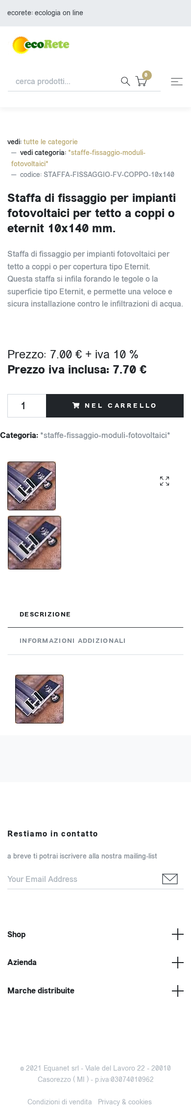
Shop (16, 934)
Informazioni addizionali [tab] (73, 641)
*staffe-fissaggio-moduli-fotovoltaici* (105, 435)
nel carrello (121, 405)
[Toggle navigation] (176, 81)
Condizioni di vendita (59, 1102)
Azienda (22, 962)
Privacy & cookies (125, 1102)
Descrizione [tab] (45, 614)
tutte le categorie (51, 142)
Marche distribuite (40, 990)
